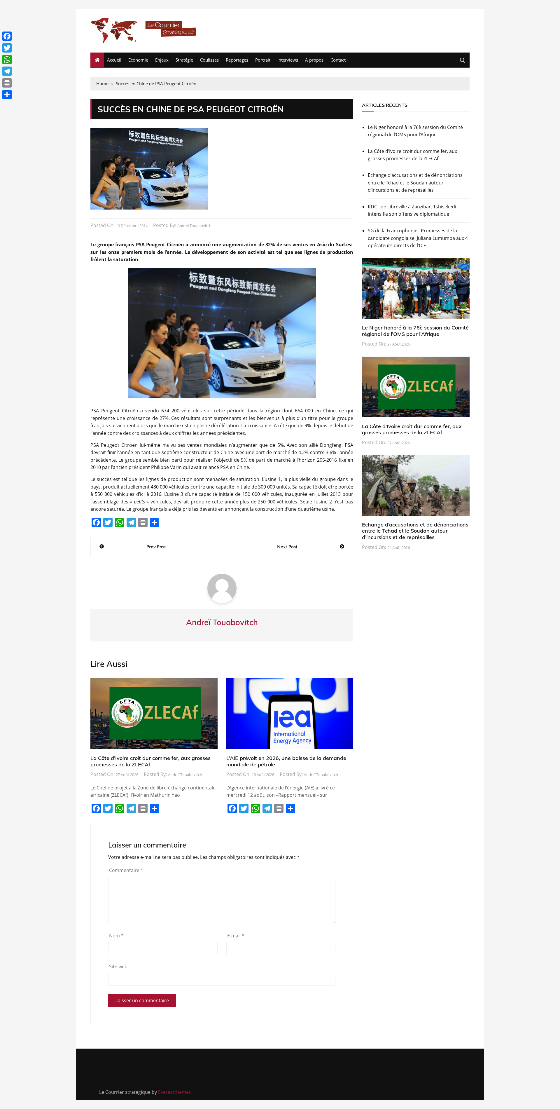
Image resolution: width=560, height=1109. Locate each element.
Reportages (237, 60)
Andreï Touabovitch (194, 225)
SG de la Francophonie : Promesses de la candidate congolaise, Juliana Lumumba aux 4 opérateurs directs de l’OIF (418, 238)
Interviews (287, 60)
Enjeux (162, 60)
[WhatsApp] (7, 59)
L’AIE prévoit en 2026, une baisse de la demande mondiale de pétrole (286, 761)
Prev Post (156, 547)
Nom (116, 935)
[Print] (7, 83)
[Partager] (7, 94)
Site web (118, 966)
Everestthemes (174, 1092)
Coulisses (209, 60)
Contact (338, 60)
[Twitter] (7, 48)
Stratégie (184, 60)
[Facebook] (7, 36)
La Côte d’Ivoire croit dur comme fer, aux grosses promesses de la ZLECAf (150, 761)
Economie (138, 60)
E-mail (235, 935)
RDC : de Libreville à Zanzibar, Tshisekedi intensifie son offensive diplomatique (412, 210)
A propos (314, 60)
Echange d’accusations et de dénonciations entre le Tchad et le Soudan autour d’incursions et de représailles (415, 182)
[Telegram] (7, 71)
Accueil (114, 60)
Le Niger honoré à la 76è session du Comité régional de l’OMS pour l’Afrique (415, 131)
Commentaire (126, 870)
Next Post (287, 547)
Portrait (262, 60)
